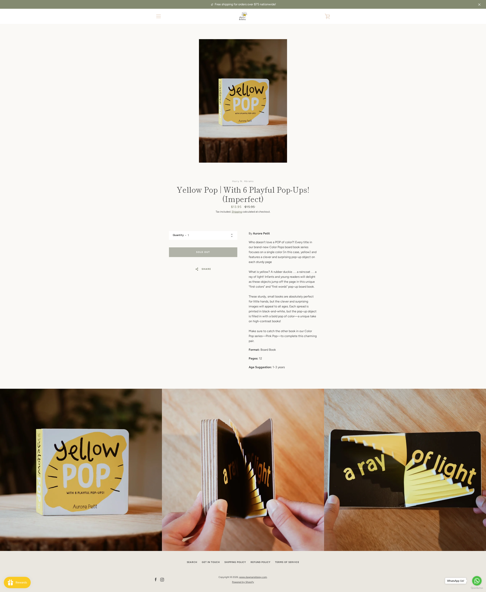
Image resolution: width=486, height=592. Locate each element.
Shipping (237, 211)
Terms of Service (287, 562)
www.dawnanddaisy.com (253, 577)
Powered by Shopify (243, 582)
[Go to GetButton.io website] (477, 588)
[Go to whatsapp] (477, 581)
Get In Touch (211, 562)
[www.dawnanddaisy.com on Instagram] (162, 579)
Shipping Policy (235, 562)
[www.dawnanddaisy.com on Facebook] (156, 579)
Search (192, 562)
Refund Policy (261, 562)
